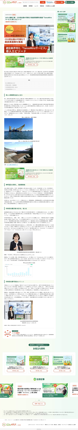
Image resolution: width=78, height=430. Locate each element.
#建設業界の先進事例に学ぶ (11, 21)
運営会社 (55, 424)
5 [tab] (42, 400)
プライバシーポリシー (40, 424)
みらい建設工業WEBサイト (12, 164)
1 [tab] (35, 400)
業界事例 (30, 6)
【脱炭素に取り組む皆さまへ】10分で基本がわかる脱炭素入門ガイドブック (39, 367)
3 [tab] (39, 400)
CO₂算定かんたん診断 (50, 6)
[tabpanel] (39, 390)
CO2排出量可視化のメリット (10, 89)
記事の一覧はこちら (39, 403)
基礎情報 (25, 6)
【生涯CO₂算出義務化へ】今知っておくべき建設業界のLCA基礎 (62, 367)
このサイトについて (31, 424)
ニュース (36, 6)
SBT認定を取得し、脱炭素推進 (11, 85)
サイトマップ (64, 424)
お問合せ (59, 424)
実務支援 (42, 6)
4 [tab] (40, 400)
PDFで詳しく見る (16, 370)
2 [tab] (37, 400)
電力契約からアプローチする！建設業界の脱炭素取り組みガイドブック (15, 367)
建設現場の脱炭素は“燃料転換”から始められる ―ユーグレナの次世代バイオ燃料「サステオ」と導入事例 (26, 390)
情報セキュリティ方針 (49, 424)
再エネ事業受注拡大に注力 (10, 83)
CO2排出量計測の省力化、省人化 (11, 87)
